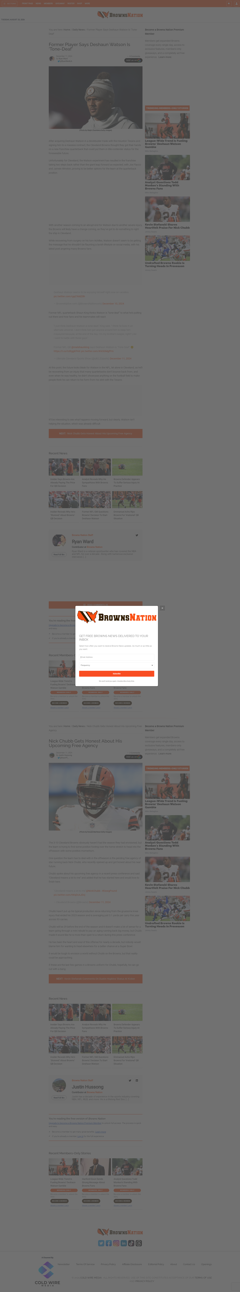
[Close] (162, 608)
